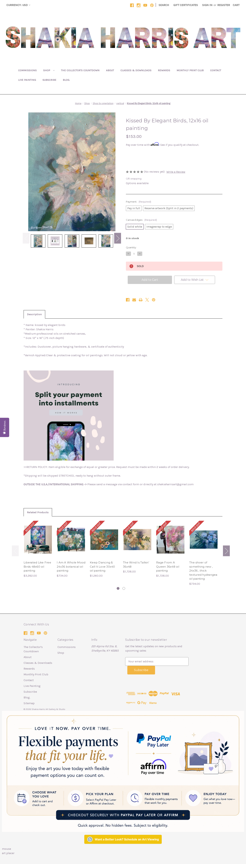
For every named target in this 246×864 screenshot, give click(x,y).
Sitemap (29, 703)
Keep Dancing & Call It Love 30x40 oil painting (102, 566)
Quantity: (131, 247)
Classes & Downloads (135, 70)
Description (34, 314)
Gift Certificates (185, 5)
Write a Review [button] (175, 172)
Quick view (38, 536)
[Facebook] (132, 5)
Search (164, 5)
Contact (215, 70)
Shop (47, 70)
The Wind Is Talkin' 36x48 (136, 564)
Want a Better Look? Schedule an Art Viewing (127, 839)
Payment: (138, 201)
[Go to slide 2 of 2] (123, 588)
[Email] (134, 300)
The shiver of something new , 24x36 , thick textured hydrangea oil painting (203, 570)
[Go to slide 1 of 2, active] (118, 588)
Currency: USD (17, 5)
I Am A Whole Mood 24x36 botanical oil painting (71, 566)
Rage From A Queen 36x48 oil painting (167, 566)
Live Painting (27, 79)
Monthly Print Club (190, 70)
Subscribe (49, 79)
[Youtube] (145, 5)
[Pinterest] (152, 5)
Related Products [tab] (38, 512)
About (110, 70)
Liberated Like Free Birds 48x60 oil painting (37, 566)
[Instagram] (138, 5)
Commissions (27, 70)
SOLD (38, 543)
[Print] (140, 300)
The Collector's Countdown (80, 70)
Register (223, 5)
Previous (26, 238)
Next (117, 238)
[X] (147, 300)
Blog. (66, 79)
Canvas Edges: (141, 219)
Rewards (164, 70)
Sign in (207, 5)
